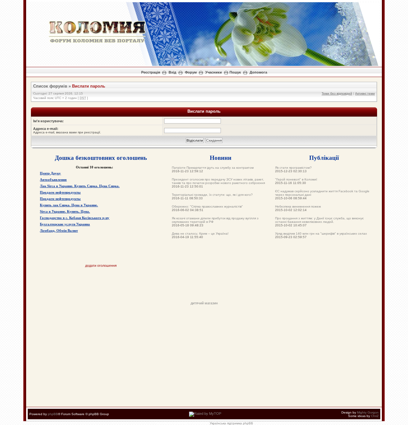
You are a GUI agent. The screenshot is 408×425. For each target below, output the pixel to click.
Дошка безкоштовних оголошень (101, 157)
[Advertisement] (204, 287)
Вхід (172, 72)
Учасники (213, 72)
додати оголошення (101, 265)
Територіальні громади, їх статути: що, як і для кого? (212, 194)
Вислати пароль (88, 86)
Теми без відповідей (337, 93)
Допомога (258, 72)
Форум (191, 72)
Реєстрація (150, 72)
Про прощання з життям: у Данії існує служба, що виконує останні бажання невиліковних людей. (319, 219)
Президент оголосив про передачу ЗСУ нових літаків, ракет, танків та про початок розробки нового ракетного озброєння (218, 181)
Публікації (324, 157)
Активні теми (365, 93)
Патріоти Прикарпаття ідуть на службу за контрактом (213, 167)
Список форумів (50, 86)
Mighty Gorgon (368, 412)
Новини (220, 157)
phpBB (53, 414)
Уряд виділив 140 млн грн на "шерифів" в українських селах (321, 233)
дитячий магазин (204, 303)
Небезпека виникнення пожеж (298, 206)
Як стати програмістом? (293, 167)
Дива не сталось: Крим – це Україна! (200, 233)
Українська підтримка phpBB (231, 423)
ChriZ (375, 416)
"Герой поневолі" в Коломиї (296, 179)
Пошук (235, 72)
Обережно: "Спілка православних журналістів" (207, 206)
